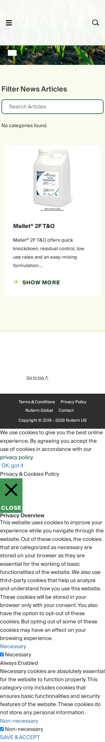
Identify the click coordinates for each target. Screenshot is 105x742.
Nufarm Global (39, 410)
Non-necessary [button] (19, 721)
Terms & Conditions (37, 402)
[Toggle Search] (95, 22)
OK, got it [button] (12, 465)
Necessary (18, 655)
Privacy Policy (73, 402)
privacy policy (16, 457)
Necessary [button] (13, 646)
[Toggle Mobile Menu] (9, 22)
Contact (66, 410)
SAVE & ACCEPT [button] (20, 737)
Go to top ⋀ (37, 377)
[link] (44, 21)
